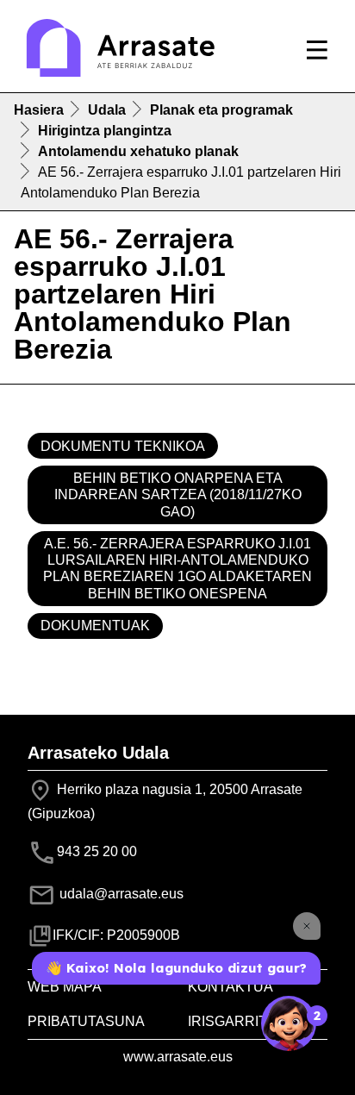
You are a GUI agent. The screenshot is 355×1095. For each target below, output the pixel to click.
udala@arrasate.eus (120, 893)
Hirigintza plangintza (104, 130)
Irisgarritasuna (251, 1021)
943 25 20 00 (97, 851)
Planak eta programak (221, 110)
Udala (107, 110)
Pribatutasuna (86, 1021)
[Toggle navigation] (317, 50)
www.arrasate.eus (178, 1056)
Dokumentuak (95, 625)
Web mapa (65, 986)
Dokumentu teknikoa (122, 446)
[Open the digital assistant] (288, 1023)
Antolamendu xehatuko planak (138, 151)
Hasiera (39, 110)
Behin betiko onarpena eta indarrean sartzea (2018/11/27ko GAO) (178, 494)
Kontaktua (230, 986)
